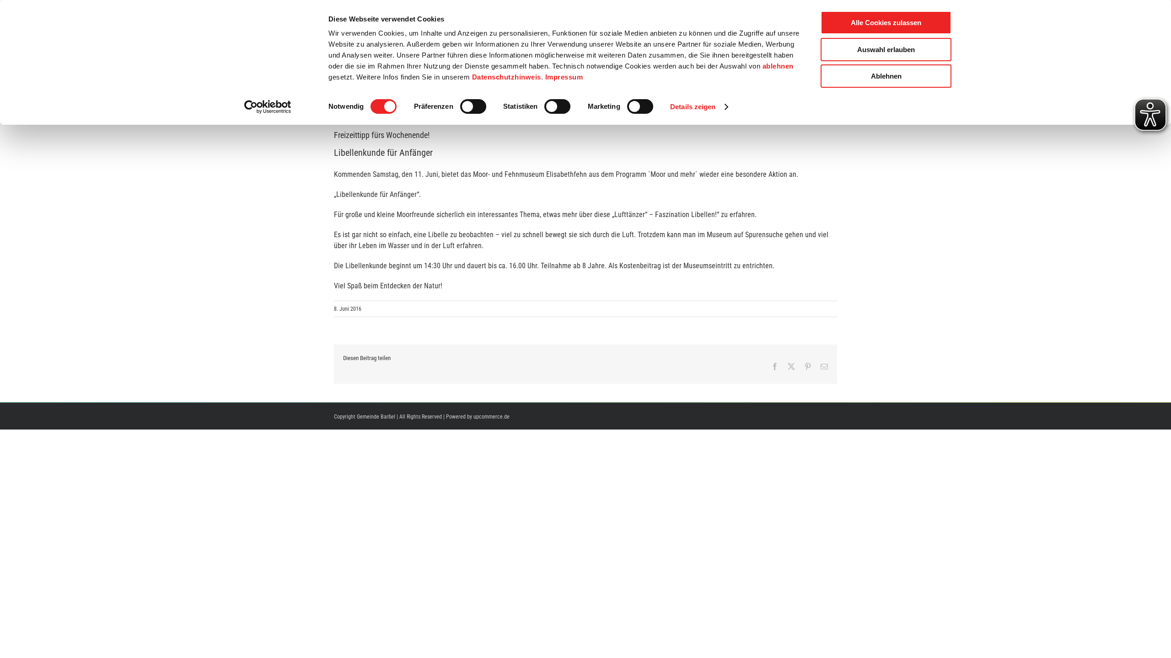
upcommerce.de (491, 417)
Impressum (564, 77)
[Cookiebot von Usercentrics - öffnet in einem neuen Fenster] (268, 107)
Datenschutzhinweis (506, 77)
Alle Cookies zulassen (886, 23)
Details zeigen (692, 107)
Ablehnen (886, 76)
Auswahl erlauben (886, 49)
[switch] (473, 106)
